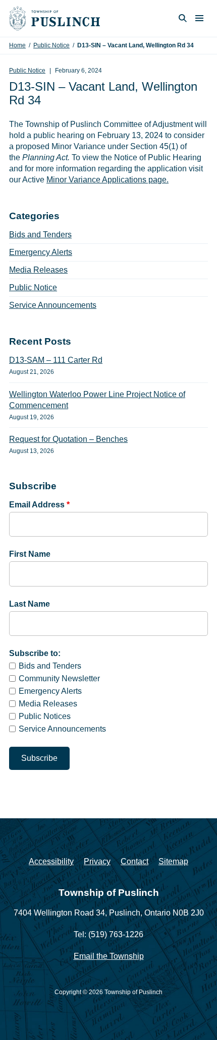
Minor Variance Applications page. (107, 179)
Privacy (97, 861)
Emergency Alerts (40, 252)
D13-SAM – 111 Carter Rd (55, 360)
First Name (29, 554)
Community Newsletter (59, 678)
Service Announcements (52, 305)
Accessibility (51, 861)
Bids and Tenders (40, 234)
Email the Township (109, 956)
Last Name (29, 604)
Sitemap (173, 861)
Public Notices (45, 716)
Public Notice (51, 45)
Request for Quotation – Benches (68, 439)
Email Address (39, 504)
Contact (134, 861)
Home (17, 45)
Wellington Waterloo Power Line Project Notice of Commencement (97, 400)
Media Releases (38, 270)
